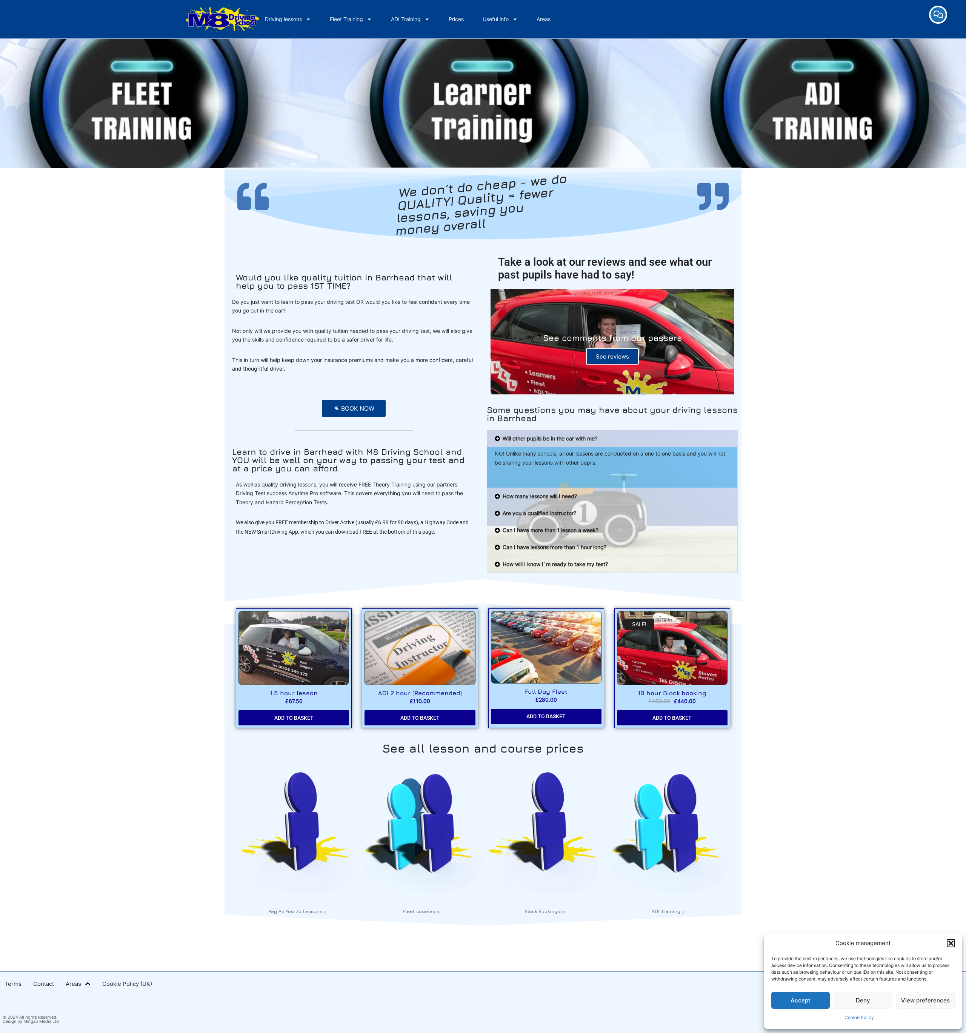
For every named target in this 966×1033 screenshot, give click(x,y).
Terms (13, 983)
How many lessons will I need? (540, 496)
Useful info (496, 19)
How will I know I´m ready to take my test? (555, 564)
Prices (456, 19)
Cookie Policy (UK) (127, 983)
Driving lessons (283, 19)
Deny (863, 1000)
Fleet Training (346, 19)
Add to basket (294, 718)
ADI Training (406, 19)
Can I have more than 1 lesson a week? (550, 530)
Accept (801, 1000)
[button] (951, 943)
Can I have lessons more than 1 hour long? (554, 547)
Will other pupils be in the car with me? (550, 438)
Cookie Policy (859, 1017)
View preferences (925, 1000)
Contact (43, 983)
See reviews (612, 356)
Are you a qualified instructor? (539, 513)
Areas (544, 19)
